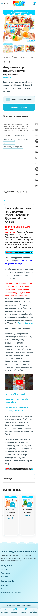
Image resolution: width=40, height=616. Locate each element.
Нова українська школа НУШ (25, 130)
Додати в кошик (19, 107)
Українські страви (22, 139)
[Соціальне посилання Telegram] (26, 191)
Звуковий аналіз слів (19, 135)
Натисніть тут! (25, 323)
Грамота (27, 124)
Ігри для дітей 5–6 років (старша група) (16, 126)
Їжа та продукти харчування (13, 147)
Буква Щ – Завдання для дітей (10, 512)
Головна (6, 57)
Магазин (15, 57)
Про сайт (4, 585)
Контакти (4, 589)
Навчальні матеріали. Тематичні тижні (16, 128)
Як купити (4, 569)
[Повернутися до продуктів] (7, 62)
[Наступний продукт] (9, 62)
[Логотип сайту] (19, 3)
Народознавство (17, 124)
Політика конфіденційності (11, 592)
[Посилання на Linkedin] (23, 191)
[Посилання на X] (17, 191)
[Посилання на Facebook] (15, 191)
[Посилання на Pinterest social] (20, 191)
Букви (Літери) (8, 139)
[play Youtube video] (19, 382)
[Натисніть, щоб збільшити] (7, 37)
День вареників (9, 143)
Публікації (4, 576)
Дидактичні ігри (27, 57)
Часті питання (6, 573)
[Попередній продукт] (4, 62)
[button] (5, 26)
